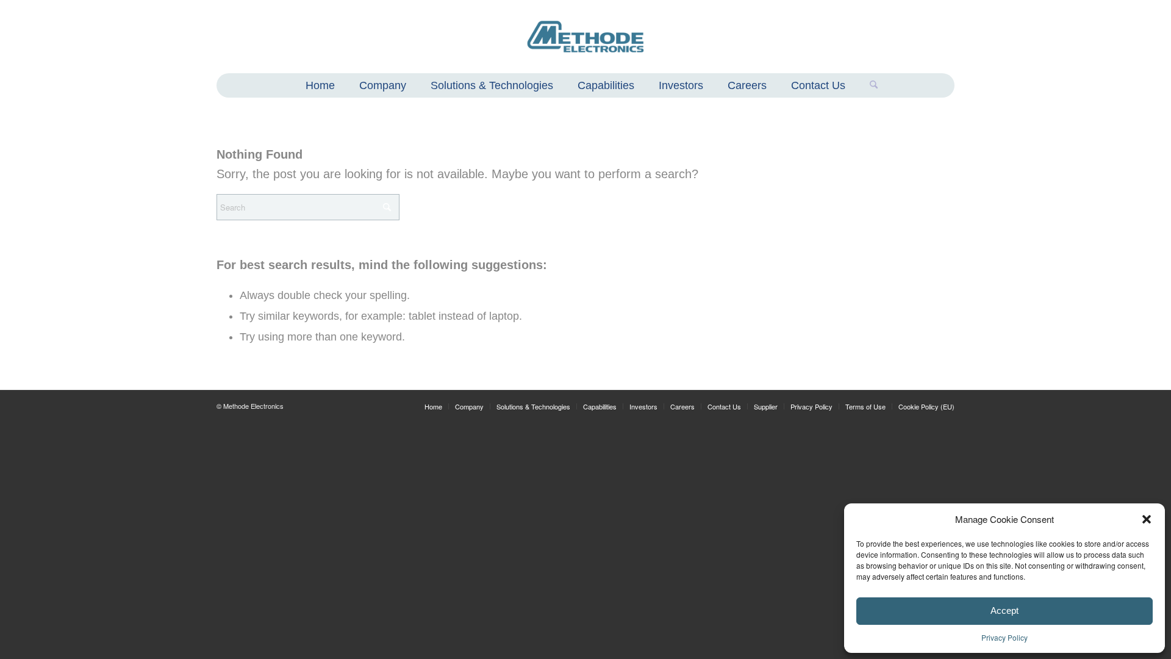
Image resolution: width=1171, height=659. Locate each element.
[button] (1147, 519)
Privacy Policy (1004, 637)
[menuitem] (320, 87)
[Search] (868, 85)
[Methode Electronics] (585, 36)
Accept (1004, 610)
